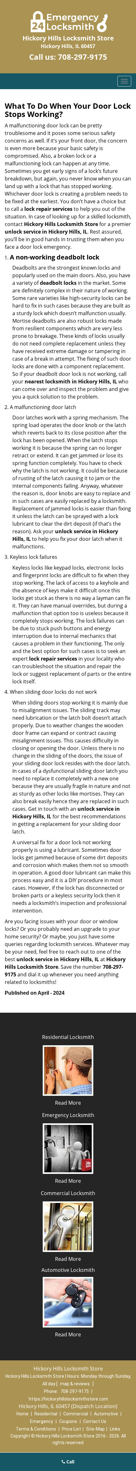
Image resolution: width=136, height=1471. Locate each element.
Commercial (75, 1413)
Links (115, 1428)
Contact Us (94, 1421)
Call (69, 1462)
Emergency (41, 1421)
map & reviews (75, 1383)
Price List (71, 1428)
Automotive (106, 1413)
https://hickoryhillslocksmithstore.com (68, 1398)
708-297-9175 (82, 57)
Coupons (68, 1421)
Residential (45, 1413)
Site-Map (95, 1428)
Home (22, 1413)
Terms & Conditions (36, 1428)
